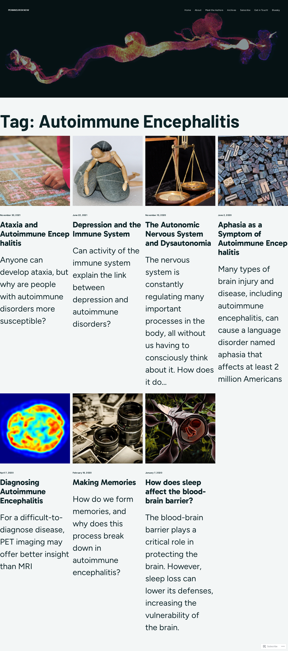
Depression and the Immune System (107, 229)
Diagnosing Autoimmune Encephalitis (23, 491)
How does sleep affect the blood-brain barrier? (175, 491)
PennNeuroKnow (18, 10)
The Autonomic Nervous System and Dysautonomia (178, 234)
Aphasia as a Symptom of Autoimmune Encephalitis (253, 238)
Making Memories (104, 482)
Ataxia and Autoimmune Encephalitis (35, 234)
